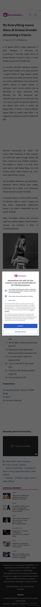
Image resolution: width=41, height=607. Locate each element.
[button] (20, 300)
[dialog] (20, 303)
